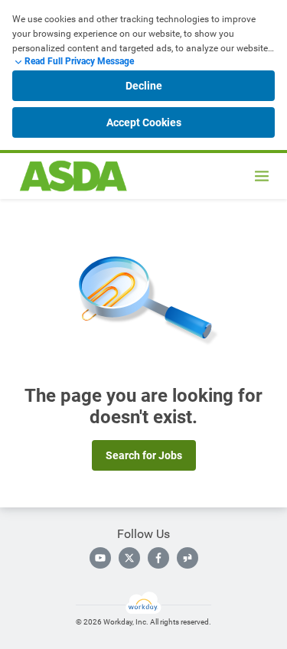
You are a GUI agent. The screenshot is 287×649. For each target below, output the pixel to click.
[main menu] (261, 176)
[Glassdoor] (187, 558)
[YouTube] (100, 558)
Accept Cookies (143, 122)
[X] (129, 558)
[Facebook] (158, 558)
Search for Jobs (144, 455)
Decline (144, 86)
